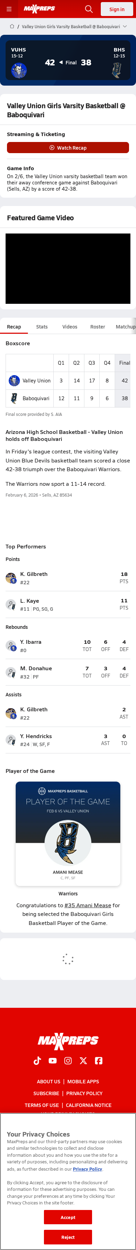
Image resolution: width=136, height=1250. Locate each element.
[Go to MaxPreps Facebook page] (99, 1061)
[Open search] (89, 9)
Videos (69, 326)
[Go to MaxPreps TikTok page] (37, 1061)
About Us (48, 1081)
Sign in (116, 9)
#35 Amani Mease (88, 905)
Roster (97, 326)
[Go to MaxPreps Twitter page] (83, 1061)
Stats (42, 326)
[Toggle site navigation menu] (9, 9)
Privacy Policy (84, 1093)
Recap (14, 326)
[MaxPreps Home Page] (12, 26)
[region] (68, 1181)
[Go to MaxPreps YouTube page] (52, 1061)
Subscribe (46, 1093)
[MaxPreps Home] (39, 9)
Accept (68, 1217)
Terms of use (42, 1105)
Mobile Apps (83, 1081)
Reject (68, 1237)
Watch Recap (71, 147)
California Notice (89, 1105)
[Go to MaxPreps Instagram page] (68, 1061)
